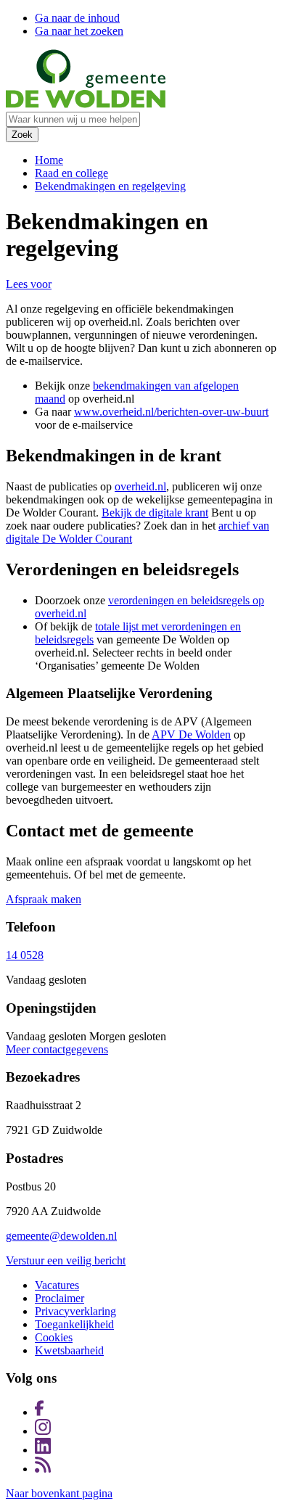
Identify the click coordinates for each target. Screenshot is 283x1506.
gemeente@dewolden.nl (61, 1236)
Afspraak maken (43, 899)
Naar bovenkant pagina (59, 1493)
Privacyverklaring (75, 1311)
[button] (29, 284)
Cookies (54, 1337)
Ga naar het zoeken (79, 31)
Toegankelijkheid (74, 1324)
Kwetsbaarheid (69, 1350)
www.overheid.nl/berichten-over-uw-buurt (171, 412)
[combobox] (73, 119)
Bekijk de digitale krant (155, 512)
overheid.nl (140, 486)
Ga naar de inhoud (77, 18)
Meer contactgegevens (57, 1049)
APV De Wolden (191, 734)
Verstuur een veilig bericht (66, 1260)
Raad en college (71, 173)
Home (49, 160)
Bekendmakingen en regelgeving (110, 186)
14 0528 (25, 955)
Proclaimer (59, 1298)
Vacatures (57, 1285)
